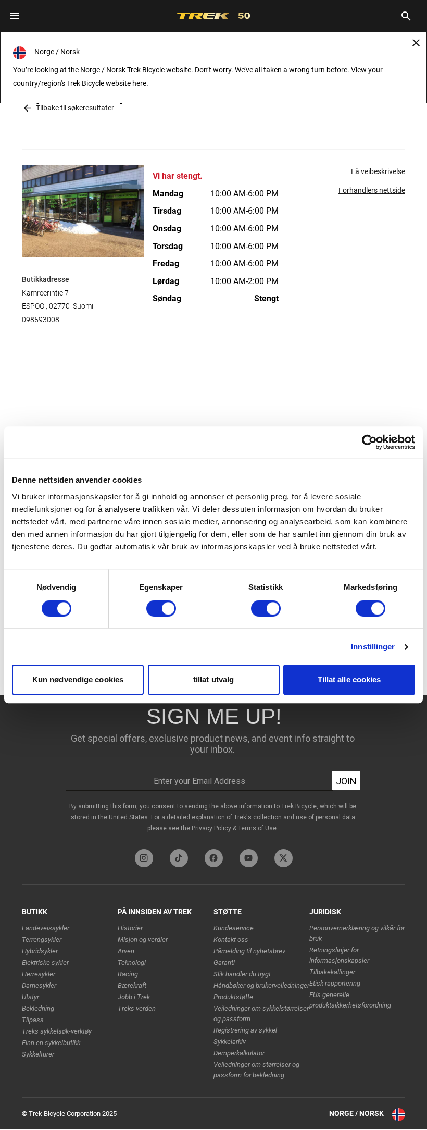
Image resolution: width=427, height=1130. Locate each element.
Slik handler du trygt (242, 974)
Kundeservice (234, 928)
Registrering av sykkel (245, 1030)
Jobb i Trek (134, 997)
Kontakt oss (231, 939)
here (139, 83)
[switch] (161, 608)
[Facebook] (214, 858)
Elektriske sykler (45, 962)
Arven (126, 951)
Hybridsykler (40, 951)
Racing (128, 974)
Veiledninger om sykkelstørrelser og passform (261, 1013)
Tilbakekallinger (332, 972)
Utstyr (30, 997)
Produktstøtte (233, 997)
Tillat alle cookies (349, 679)
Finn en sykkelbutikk (51, 1043)
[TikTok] (179, 858)
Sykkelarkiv (230, 1042)
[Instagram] (144, 858)
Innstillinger (373, 646)
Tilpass (33, 1020)
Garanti (224, 962)
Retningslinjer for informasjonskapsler (339, 955)
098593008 (40, 319)
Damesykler (39, 985)
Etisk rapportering (334, 983)
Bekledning (38, 1008)
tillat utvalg (213, 679)
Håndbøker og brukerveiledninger (261, 985)
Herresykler (38, 974)
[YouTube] (249, 858)
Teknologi (132, 962)
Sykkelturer (38, 1054)
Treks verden (137, 1008)
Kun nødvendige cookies (77, 679)
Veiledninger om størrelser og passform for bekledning (256, 1070)
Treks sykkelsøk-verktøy (57, 1031)
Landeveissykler (45, 928)
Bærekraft (132, 985)
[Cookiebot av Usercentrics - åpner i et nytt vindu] (369, 442)
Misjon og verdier (143, 939)
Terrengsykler (41, 939)
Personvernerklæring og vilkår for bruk (357, 933)
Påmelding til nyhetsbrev (249, 951)
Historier (130, 928)
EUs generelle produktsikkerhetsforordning (350, 1000)
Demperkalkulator (239, 1053)
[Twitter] (283, 858)
